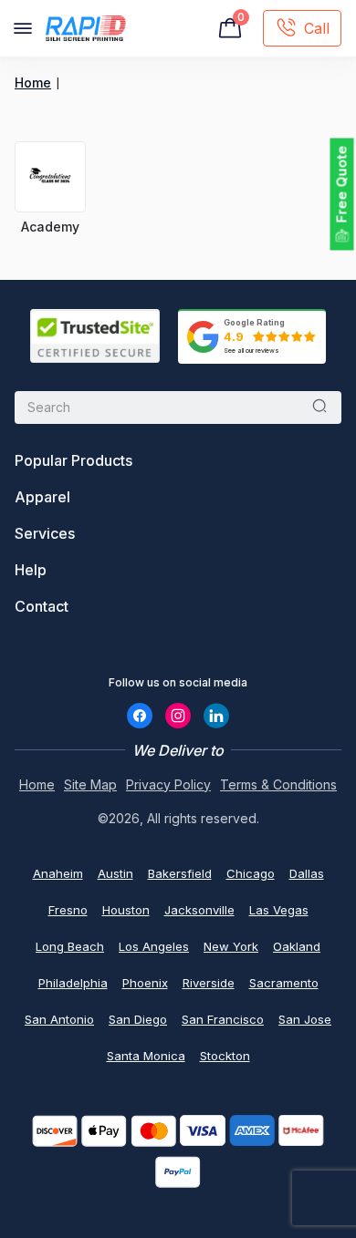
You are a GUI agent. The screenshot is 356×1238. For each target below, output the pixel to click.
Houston (126, 910)
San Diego (138, 1019)
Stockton (225, 1055)
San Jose (304, 1019)
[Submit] (319, 407)
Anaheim (58, 873)
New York (231, 946)
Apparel (42, 497)
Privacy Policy (168, 784)
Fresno (68, 910)
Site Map (90, 784)
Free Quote (342, 184)
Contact (41, 606)
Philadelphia (73, 982)
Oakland (296, 946)
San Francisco (223, 1019)
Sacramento (284, 982)
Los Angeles (154, 946)
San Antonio (59, 1019)
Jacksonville (199, 910)
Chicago (250, 873)
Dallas (306, 873)
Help (31, 570)
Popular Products (73, 460)
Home (33, 82)
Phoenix (145, 982)
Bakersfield (180, 873)
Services (45, 533)
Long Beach (70, 946)
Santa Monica (146, 1055)
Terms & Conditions (278, 784)
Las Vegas (279, 910)
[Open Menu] (23, 28)
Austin (115, 873)
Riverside (209, 982)
